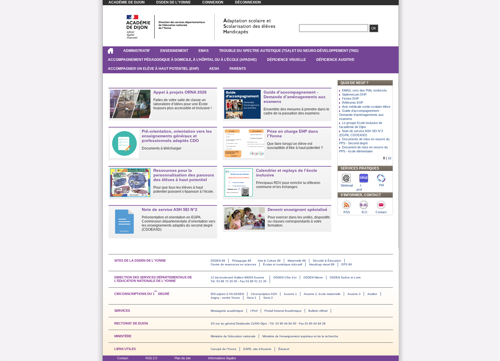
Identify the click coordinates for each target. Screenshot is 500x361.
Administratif (136, 51)
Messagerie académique (227, 310)
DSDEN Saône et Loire (345, 277)
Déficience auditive (335, 60)
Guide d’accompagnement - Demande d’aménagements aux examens (295, 97)
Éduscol (283, 349)
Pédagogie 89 (241, 260)
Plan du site (182, 358)
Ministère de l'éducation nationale (233, 336)
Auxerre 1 (290, 294)
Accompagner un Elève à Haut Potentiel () (153, 69)
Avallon (372, 294)
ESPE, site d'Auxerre (257, 349)
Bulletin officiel (318, 310)
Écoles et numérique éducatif (282, 264)
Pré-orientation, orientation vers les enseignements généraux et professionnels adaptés (177, 136)
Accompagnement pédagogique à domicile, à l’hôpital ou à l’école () (182, 60)
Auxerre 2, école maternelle (322, 294)
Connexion (212, 2)
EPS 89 (346, 264)
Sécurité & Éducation (327, 260)
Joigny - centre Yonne (225, 297)
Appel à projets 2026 (180, 92)
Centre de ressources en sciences (233, 264)
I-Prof (254, 310)
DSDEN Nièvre (313, 277)
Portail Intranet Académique (283, 310)
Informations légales (222, 358)
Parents (237, 69)
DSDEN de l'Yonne (173, 2)
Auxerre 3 (354, 294)
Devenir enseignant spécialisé (297, 209)
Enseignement (174, 51)
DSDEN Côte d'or (285, 277)
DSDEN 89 (218, 260)
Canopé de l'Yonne (223, 349)
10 (389, 158)
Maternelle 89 (297, 260)
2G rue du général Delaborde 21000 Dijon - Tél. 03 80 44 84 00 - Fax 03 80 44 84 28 (268, 323)
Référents (352, 102)
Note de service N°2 (169, 209)
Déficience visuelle (286, 60)
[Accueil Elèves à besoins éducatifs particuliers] (166, 39)
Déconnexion (248, 2)
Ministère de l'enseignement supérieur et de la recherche (300, 336)
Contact (122, 358)
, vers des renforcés (364, 90)
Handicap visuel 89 (321, 264)
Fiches (350, 98)
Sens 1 (251, 297)
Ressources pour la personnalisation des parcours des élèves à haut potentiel (183, 175)
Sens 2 (268, 297)
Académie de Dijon (127, 2)
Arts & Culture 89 (269, 260)
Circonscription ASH (264, 294)
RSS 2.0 (151, 358)
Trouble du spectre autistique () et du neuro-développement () (289, 51)
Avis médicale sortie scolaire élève (366, 106)
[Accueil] (110, 50)
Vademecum (354, 94)
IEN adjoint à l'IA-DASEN (227, 294)
